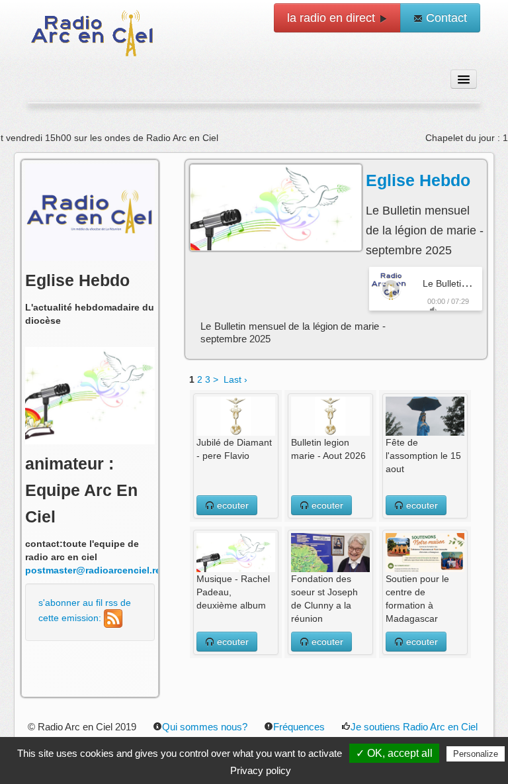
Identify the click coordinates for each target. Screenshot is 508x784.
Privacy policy (260, 770)
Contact (445, 17)
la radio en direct (332, 17)
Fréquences (299, 726)
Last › (235, 379)
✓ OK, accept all (394, 753)
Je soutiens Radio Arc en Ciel (414, 726)
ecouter (231, 505)
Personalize (475, 754)
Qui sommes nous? (204, 726)
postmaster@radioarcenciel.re (93, 570)
